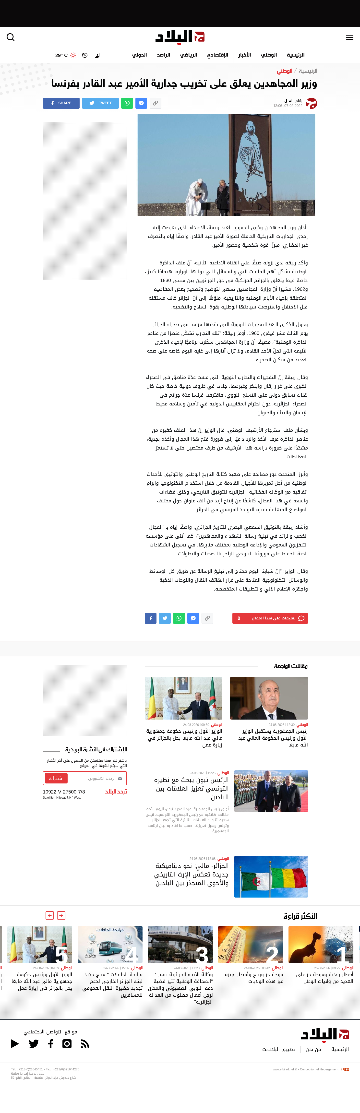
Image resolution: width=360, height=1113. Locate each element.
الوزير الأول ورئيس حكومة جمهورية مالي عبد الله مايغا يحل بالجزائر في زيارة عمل (184, 738)
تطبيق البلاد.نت (278, 1049)
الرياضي (188, 55)
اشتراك (56, 778)
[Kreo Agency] (344, 1069)
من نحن (313, 1049)
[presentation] (61, 915)
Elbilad (180, 38)
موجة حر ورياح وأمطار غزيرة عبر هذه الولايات (254, 978)
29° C (61, 55)
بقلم (287, 103)
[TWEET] (165, 618)
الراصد (163, 55)
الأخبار (244, 55)
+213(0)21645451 (31, 1069)
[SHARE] (150, 618)
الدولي (139, 55)
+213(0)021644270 (66, 1069)
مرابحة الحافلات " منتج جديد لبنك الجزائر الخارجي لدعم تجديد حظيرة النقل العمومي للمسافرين (112, 984)
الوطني (269, 55)
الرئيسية (296, 55)
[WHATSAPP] (127, 103)
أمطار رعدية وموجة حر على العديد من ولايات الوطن (324, 978)
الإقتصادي (217, 55)
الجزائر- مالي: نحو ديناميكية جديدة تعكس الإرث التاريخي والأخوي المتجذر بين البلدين (191, 874)
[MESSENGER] (141, 103)
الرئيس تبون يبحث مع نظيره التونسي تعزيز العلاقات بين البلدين (191, 788)
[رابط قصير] (155, 103)
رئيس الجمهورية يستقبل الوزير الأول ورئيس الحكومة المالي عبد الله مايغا (273, 738)
